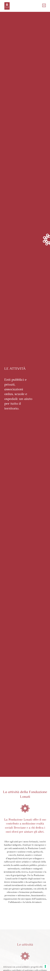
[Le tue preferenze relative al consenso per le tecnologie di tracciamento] (45, 966)
